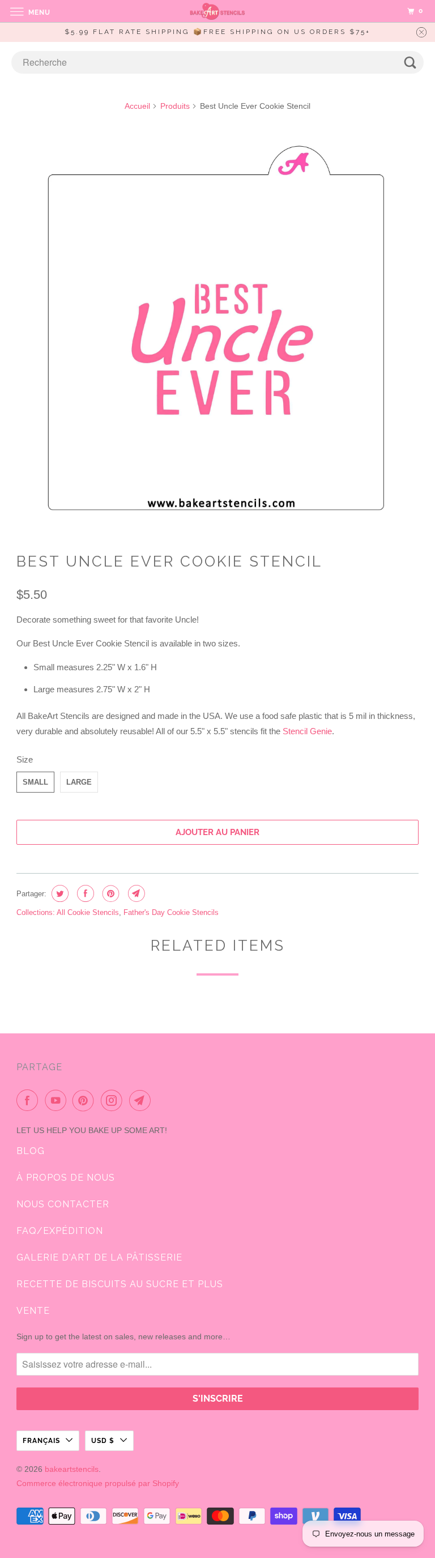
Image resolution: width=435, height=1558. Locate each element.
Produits (175, 105)
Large (79, 782)
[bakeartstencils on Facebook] (29, 1100)
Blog (30, 1151)
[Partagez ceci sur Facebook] (84, 893)
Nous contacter (62, 1204)
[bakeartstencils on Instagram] (114, 1100)
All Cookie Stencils (88, 912)
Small (35, 782)
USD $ (102, 1441)
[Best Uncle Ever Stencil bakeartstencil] (217, 331)
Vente (33, 1310)
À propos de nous (65, 1177)
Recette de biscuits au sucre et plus (119, 1284)
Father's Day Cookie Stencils (171, 912)
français (41, 1441)
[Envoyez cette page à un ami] (135, 893)
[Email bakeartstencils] (142, 1100)
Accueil (137, 105)
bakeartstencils (72, 1469)
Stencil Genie (307, 731)
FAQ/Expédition (59, 1230)
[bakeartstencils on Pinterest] (85, 1100)
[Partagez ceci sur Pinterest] (110, 893)
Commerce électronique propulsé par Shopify (97, 1483)
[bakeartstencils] (217, 11)
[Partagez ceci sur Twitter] (59, 893)
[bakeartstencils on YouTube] (58, 1100)
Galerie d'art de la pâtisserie (99, 1257)
